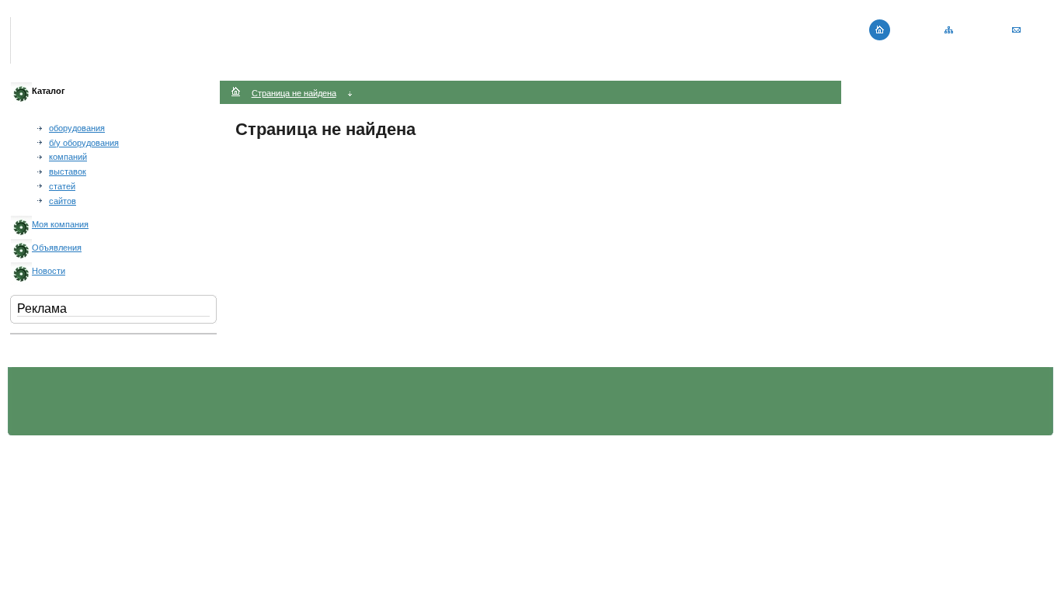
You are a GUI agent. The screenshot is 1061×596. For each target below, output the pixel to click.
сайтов (62, 201)
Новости (48, 270)
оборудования (77, 128)
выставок (67, 171)
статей (62, 186)
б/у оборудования (84, 142)
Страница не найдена (294, 93)
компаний (68, 156)
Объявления (57, 247)
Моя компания (60, 224)
